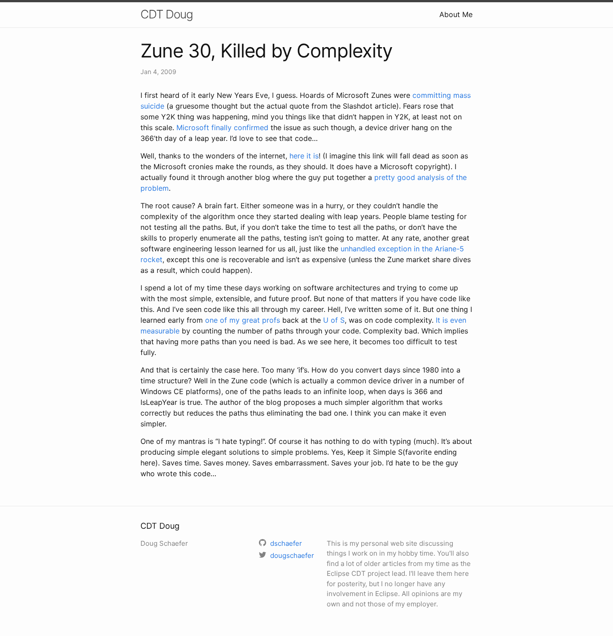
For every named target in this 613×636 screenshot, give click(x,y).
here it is (304, 155)
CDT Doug (166, 14)
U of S (334, 320)
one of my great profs (242, 320)
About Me (456, 14)
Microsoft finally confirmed (222, 127)
